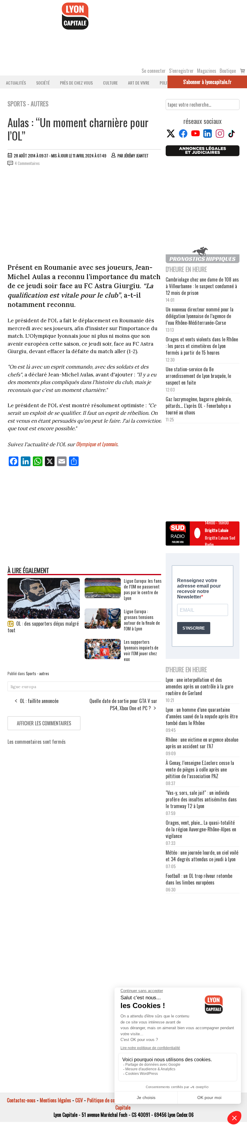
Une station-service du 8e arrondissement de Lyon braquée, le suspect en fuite (198, 376)
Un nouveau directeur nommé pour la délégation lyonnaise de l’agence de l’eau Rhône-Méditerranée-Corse (199, 316)
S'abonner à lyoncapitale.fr (207, 81)
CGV (79, 1100)
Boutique (228, 70)
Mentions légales (55, 1100)
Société (43, 82)
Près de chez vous (76, 82)
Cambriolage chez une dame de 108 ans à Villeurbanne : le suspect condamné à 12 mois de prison (202, 286)
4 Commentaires (27, 163)
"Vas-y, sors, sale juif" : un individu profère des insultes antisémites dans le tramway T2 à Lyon (201, 799)
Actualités (16, 82)
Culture (110, 82)
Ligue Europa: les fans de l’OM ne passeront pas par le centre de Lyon (142, 589)
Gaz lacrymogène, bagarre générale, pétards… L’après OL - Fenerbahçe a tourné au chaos (199, 406)
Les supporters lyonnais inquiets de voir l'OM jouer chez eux (141, 650)
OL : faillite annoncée (39, 700)
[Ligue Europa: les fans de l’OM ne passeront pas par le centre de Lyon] (103, 596)
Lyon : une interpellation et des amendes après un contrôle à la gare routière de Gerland (199, 686)
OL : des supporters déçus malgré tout (43, 626)
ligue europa (23, 686)
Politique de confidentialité (112, 1100)
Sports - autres (37, 673)
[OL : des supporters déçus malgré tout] (44, 616)
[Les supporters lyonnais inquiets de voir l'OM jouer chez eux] (103, 657)
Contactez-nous (21, 1100)
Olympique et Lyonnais (96, 444)
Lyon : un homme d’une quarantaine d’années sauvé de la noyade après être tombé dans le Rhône (202, 716)
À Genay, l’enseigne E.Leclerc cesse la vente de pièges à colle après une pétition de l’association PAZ (200, 769)
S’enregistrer (181, 70)
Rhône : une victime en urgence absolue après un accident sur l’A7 (202, 742)
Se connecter (154, 70)
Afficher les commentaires (44, 723)
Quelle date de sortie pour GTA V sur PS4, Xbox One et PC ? (123, 704)
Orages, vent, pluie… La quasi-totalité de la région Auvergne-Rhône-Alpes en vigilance (201, 829)
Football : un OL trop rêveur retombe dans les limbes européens (199, 879)
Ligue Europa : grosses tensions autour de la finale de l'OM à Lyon (142, 619)
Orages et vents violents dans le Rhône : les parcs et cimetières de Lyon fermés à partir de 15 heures (202, 346)
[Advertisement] (85, 216)
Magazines (206, 70)
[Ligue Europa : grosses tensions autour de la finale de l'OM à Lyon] (103, 626)
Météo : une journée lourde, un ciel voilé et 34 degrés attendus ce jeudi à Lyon (202, 855)
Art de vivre (138, 82)
